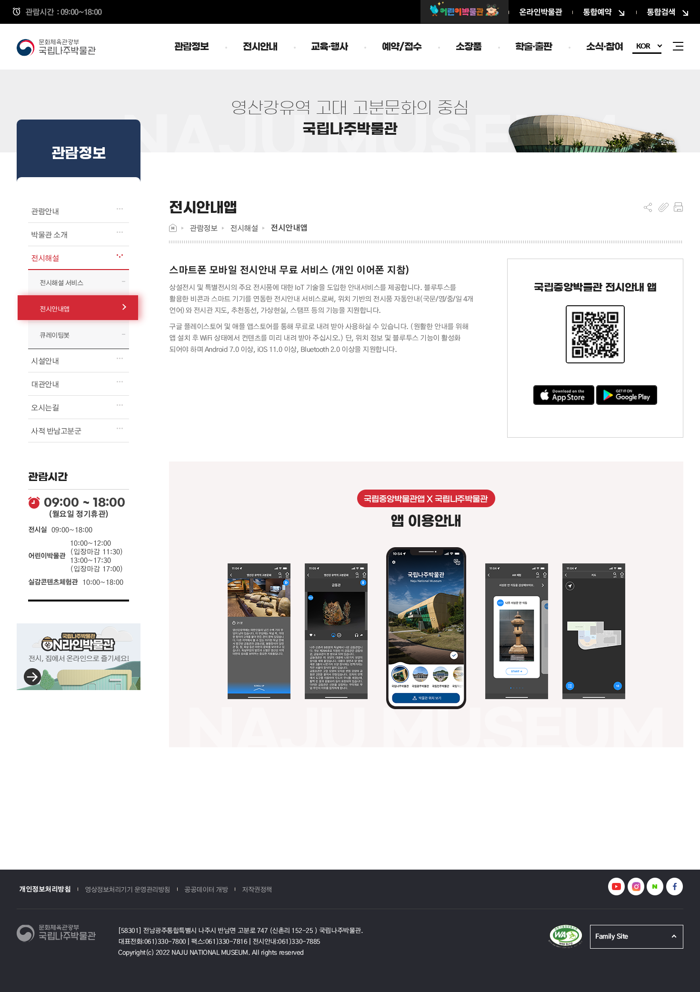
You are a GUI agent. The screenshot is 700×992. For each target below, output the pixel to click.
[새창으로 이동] (464, 11)
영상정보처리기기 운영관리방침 (127, 889)
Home (173, 228)
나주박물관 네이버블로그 (655, 886)
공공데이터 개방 (206, 889)
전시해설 (244, 227)
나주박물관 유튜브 (616, 886)
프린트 (678, 207)
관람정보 (203, 227)
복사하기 (664, 207)
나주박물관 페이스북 (674, 886)
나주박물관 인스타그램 (636, 886)
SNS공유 (648, 207)
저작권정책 (257, 889)
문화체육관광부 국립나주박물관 (59, 48)
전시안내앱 (289, 227)
